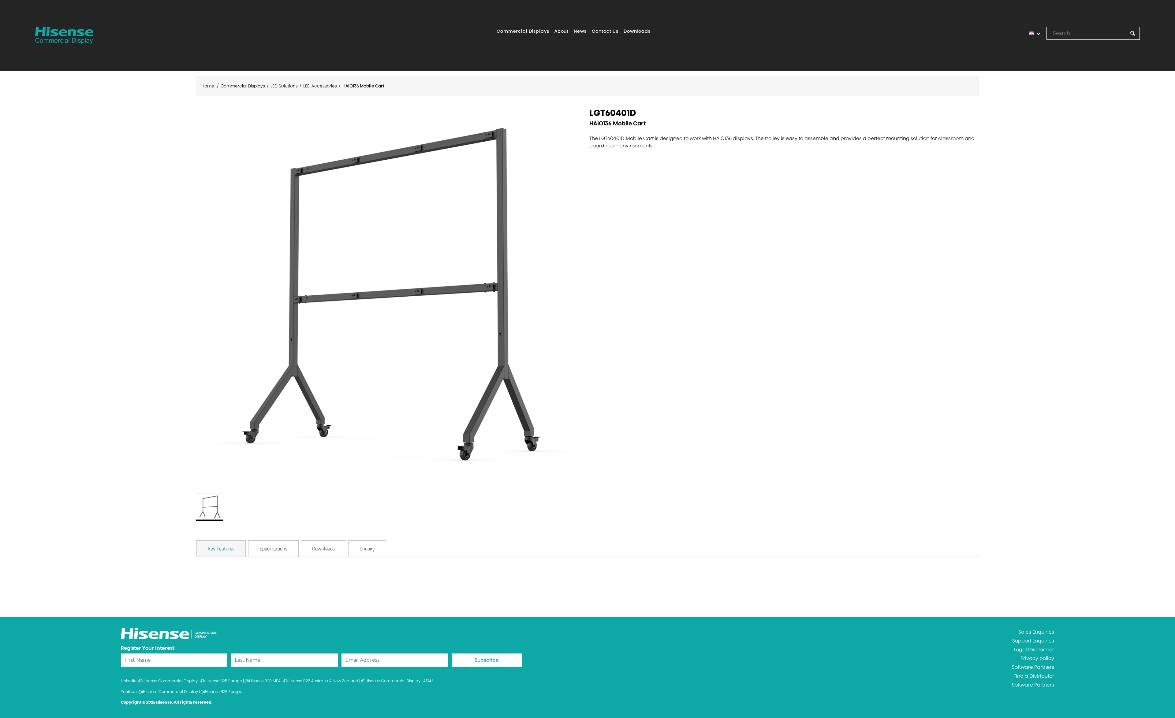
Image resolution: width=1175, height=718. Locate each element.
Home (207, 86)
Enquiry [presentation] (367, 548)
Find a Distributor (1033, 675)
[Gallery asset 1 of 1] (391, 295)
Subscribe (487, 660)
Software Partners (1033, 667)
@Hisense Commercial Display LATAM (397, 680)
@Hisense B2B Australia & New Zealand (320, 680)
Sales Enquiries (1036, 631)
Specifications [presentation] (273, 548)
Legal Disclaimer (1034, 649)
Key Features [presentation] (221, 548)
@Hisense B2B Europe (221, 680)
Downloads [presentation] (323, 548)
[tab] (221, 548)
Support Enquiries (1033, 640)
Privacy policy (1037, 658)
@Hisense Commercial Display (168, 680)
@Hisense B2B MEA (263, 680)
